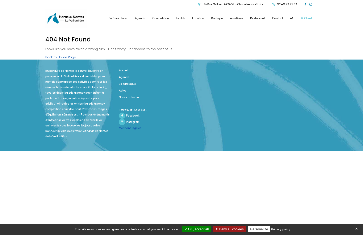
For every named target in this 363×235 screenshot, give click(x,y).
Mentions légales (130, 128)
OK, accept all (198, 229)
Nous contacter (129, 97)
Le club (180, 18)
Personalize (259, 229)
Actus (122, 90)
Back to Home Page (60, 57)
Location (198, 18)
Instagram (132, 122)
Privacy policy (280, 229)
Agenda (140, 18)
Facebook (132, 115)
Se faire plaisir (118, 18)
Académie (236, 18)
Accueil (123, 70)
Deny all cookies (231, 229)
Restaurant (257, 18)
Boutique (217, 18)
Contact (277, 18)
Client (308, 18)
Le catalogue (127, 84)
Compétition (160, 18)
